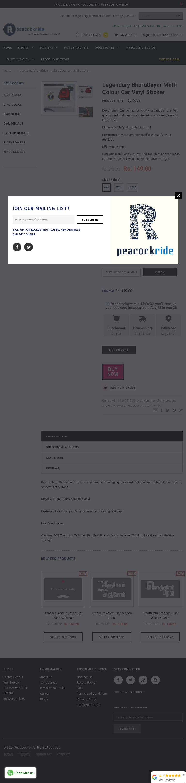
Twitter (28, 247)
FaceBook (17, 247)
